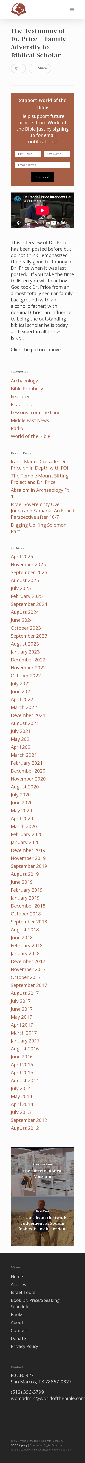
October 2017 (26, 977)
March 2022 (24, 707)
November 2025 (28, 564)
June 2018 (22, 937)
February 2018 (27, 945)
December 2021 (28, 715)
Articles (18, 1284)
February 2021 (27, 763)
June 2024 (22, 620)
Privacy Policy (24, 1346)
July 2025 (21, 588)
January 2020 (25, 842)
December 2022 (28, 659)
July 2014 (21, 1088)
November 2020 (28, 779)
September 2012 (29, 1120)
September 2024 (29, 604)
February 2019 (27, 890)
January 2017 (25, 1041)
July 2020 (21, 794)
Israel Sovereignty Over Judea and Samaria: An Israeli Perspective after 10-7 (42, 510)
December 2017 (28, 961)
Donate (18, 1338)
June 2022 (22, 691)
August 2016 (25, 1048)
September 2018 (29, 921)
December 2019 (28, 850)
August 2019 (25, 874)
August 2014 (25, 1080)
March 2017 (24, 1033)
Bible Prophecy (27, 388)
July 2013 (21, 1112)
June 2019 (22, 882)
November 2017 (28, 969)
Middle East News (30, 420)
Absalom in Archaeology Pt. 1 (41, 493)
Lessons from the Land (36, 412)
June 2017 (22, 1009)
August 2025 (25, 580)
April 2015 (22, 1072)
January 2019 (25, 898)
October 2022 (26, 675)
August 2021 (25, 723)
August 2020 (25, 786)
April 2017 (22, 1025)
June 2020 (22, 802)
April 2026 (22, 556)
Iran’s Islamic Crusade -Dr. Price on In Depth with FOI (39, 464)
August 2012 (25, 1128)
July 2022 (21, 683)
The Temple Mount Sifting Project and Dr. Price (40, 479)
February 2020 (27, 834)
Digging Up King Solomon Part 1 (39, 528)
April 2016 (22, 1064)
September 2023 (29, 636)
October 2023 (26, 628)
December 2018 (28, 906)
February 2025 (27, 596)
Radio (17, 428)
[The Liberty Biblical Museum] (42, 1171)
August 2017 (25, 993)
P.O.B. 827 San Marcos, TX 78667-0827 (41, 1378)
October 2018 (26, 914)
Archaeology (24, 380)
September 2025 (29, 572)
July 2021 (21, 731)
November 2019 (28, 858)
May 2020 (21, 810)
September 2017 (29, 985)
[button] (72, 9)
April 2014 (22, 1104)
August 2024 (25, 612)
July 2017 (21, 1001)
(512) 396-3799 (27, 1392)
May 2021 (21, 739)
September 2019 (29, 866)
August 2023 (25, 644)
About (17, 1322)
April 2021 (22, 747)
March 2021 (24, 755)
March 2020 (24, 826)
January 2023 (25, 652)
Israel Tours (24, 404)
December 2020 (28, 771)
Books (17, 1314)
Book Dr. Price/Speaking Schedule (35, 1303)
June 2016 (22, 1056)
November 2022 (28, 667)
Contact (19, 1330)
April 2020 (22, 818)
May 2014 (21, 1096)
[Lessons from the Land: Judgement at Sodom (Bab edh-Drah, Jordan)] (42, 1221)
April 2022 (22, 699)
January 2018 (25, 953)
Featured (21, 396)
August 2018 (25, 929)
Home (17, 1276)
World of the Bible (30, 436)
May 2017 (21, 1017)
